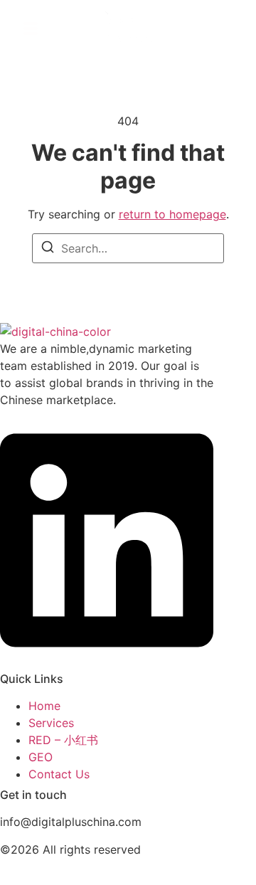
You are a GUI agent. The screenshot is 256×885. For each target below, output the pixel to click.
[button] (30, 28)
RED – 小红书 (63, 740)
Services (51, 723)
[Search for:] (128, 248)
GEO (40, 757)
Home (44, 706)
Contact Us (59, 774)
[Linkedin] (106, 658)
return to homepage (172, 214)
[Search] (47, 249)
